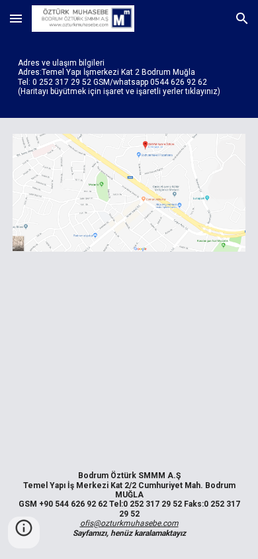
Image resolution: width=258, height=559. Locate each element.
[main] (129, 77)
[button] (16, 18)
